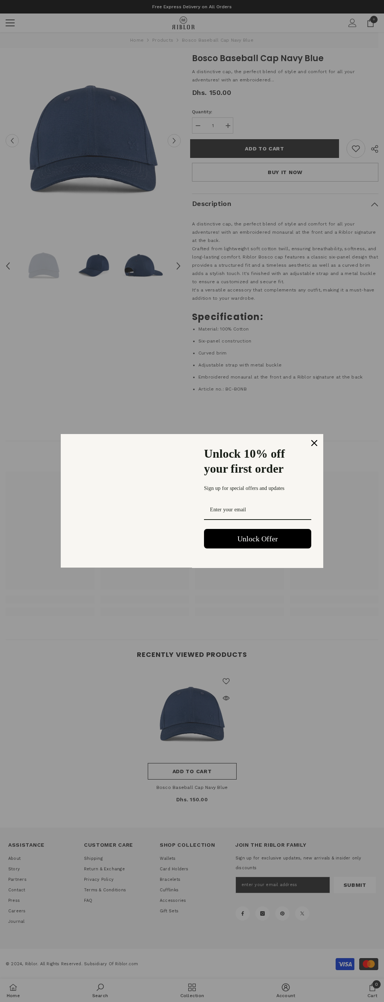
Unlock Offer (257, 539)
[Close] (314, 443)
